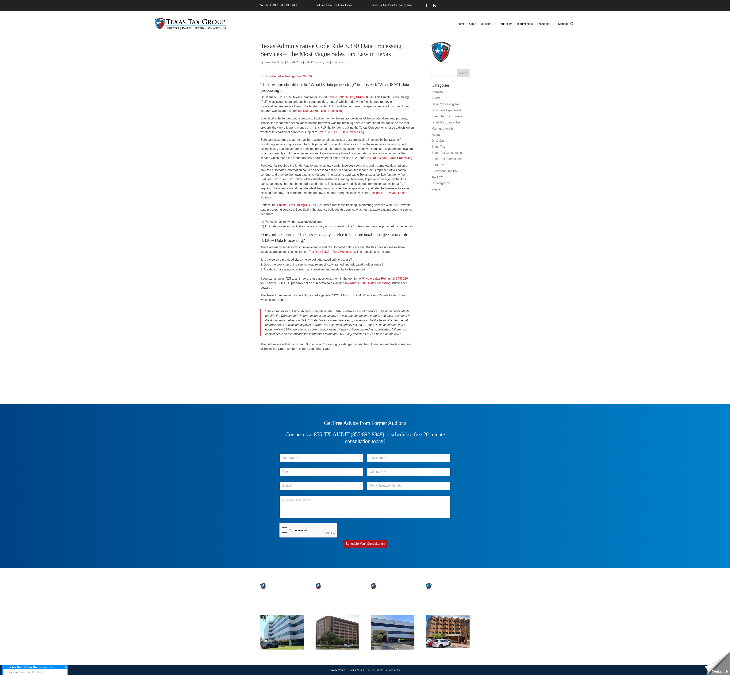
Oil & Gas (438, 140)
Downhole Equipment (446, 110)
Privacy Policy (337, 670)
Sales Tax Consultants (447, 152)
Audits (436, 98)
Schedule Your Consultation (365, 543)
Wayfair (437, 189)
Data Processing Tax (317, 62)
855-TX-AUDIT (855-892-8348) (280, 5)
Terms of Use (356, 670)
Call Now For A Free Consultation (334, 5)
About (472, 24)
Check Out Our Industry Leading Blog (391, 5)
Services (485, 24)
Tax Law (437, 177)
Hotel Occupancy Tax (446, 122)
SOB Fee (438, 165)
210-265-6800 (435, 606)
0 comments (339, 62)
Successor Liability (444, 171)
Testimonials (525, 24)
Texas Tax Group (274, 62)
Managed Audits (442, 128)
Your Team (505, 24)
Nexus (436, 134)
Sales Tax (438, 146)
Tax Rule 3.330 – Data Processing (321, 110)
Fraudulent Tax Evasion (447, 116)
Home (461, 24)
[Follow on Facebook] (427, 6)
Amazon (437, 92)
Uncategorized (441, 183)
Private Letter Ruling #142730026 (289, 76)
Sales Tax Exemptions (447, 158)
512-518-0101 (380, 606)
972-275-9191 (325, 606)
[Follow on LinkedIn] (434, 6)
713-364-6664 (269, 606)
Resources (543, 24)
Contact (563, 24)
